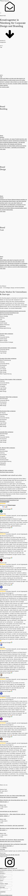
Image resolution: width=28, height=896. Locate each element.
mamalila (2, 432)
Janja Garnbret (3, 347)
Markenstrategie (14, 311)
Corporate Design (8, 312)
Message (2, 887)
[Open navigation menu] (0, 13)
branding (2, 311)
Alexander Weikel (4, 397)
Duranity (2, 333)
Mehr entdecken (9, 333)
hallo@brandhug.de (5, 854)
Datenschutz (9, 895)
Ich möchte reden (4, 87)
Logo (19, 311)
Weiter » (5, 847)
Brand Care (16, 312)
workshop (7, 311)
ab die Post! (3, 891)
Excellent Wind (4, 358)
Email (2, 880)
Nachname (3, 877)
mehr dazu (2, 149)
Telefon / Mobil (4, 883)
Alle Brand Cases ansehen (6, 472)
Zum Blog (2, 849)
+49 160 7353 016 (14, 854)
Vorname (2, 873)
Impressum (3, 895)
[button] (14, 7)
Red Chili (2, 470)
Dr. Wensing (3, 447)
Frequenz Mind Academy (6, 379)
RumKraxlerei (3, 411)
